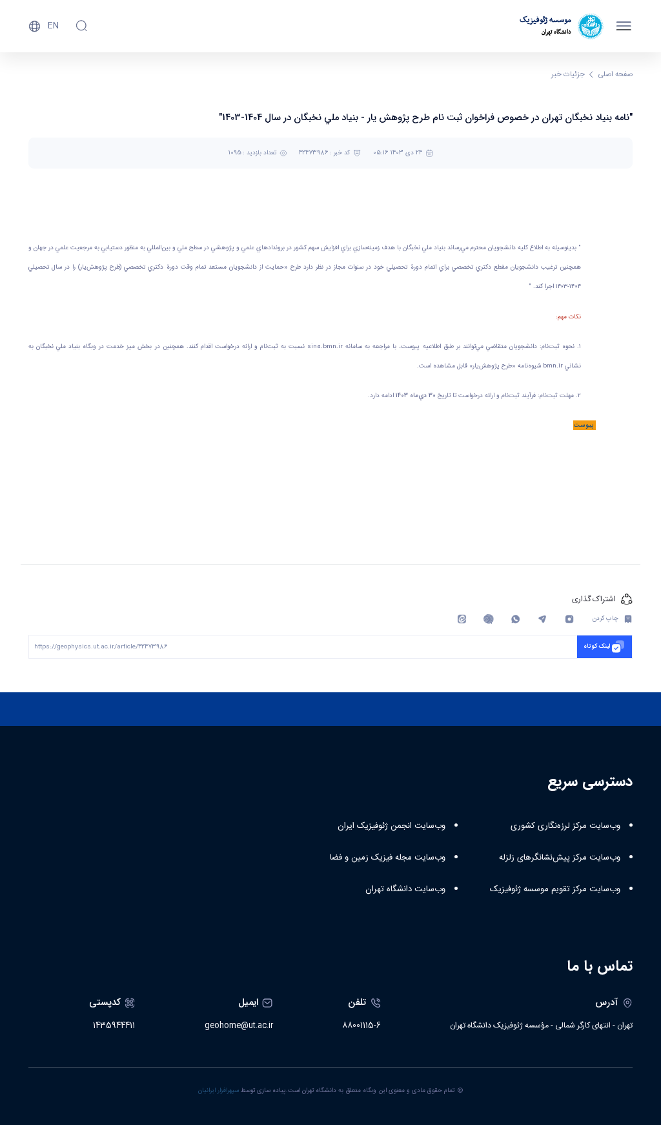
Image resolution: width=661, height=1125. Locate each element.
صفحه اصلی (615, 74)
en (53, 26)
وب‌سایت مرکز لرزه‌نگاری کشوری (565, 826)
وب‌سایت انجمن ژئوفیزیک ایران (391, 826)
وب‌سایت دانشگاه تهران (405, 889)
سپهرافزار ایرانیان (218, 1091)
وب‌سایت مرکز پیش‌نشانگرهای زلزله (559, 858)
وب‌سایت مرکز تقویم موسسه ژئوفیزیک (555, 889)
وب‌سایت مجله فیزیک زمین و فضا (387, 858)
